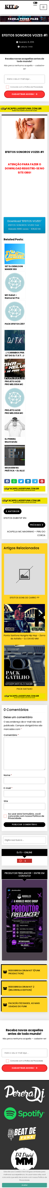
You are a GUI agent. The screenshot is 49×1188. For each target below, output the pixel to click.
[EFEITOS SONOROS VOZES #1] (25, 129)
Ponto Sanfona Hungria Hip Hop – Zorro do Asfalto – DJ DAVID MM (24, 637)
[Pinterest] (42, 481)
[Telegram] (35, 481)
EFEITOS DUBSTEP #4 (15, 518)
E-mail (8, 788)
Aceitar (24, 1185)
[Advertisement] (24, 196)
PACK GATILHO (24, 688)
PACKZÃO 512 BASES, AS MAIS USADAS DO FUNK (24, 1005)
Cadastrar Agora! (23, 94)
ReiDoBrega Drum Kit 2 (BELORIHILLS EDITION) (21, 988)
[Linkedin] (28, 481)
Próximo (35, 524)
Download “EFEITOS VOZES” (24, 224)
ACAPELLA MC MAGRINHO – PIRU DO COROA (26, 533)
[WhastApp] (14, 481)
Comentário (11, 735)
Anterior (13, 511)
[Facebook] (7, 481)
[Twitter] (21, 481)
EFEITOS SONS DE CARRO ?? (24, 597)
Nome (8, 775)
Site (6, 801)
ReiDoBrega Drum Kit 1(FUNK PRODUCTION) (24, 972)
